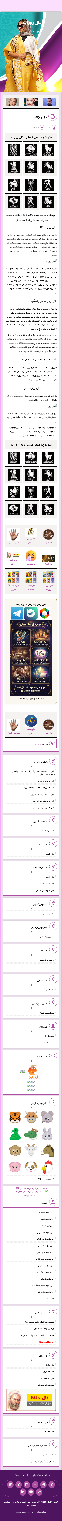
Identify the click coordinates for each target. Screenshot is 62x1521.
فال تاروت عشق (47, 1278)
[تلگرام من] (43, 1484)
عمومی (38, 744)
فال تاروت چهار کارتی (45, 1245)
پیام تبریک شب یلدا (45, 1385)
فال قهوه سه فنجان (46, 883)
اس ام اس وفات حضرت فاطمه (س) (39, 787)
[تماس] (18, 1484)
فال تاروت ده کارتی (45, 1272)
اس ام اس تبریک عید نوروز (42, 794)
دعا (52, 966)
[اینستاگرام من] (27, 1484)
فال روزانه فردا (31, 388)
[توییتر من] (10, 1484)
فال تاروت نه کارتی (46, 1265)
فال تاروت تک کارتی (45, 1232)
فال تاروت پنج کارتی (45, 1252)
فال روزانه (31, 22)
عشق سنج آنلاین (47, 1013)
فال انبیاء (48, 564)
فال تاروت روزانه (48, 587)
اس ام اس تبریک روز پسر (43, 807)
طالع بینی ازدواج (31, 540)
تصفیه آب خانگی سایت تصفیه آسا (39, 1321)
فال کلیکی (49, 989)
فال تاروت (49, 1298)
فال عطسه (49, 1431)
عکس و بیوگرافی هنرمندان (42, 1461)
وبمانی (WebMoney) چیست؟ (41, 1328)
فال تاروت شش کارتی (44, 1258)
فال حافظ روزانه (13, 562)
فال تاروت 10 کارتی (13, 587)
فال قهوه (50, 877)
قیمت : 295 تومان (31, 1192)
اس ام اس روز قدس (45, 781)
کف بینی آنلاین (48, 913)
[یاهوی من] (51, 1484)
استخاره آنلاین (48, 830)
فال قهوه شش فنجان (45, 890)
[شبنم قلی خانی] (12, 102)
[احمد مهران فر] (49, 102)
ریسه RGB (49, 1036)
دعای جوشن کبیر (46, 960)
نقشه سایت (21, 1512)
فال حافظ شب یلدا (46, 1378)
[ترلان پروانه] (31, 102)
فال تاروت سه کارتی (45, 1239)
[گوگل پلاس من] (39, 1492)
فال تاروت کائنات (31, 587)
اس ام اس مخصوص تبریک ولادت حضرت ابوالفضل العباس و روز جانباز (34, 772)
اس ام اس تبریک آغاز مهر (43, 800)
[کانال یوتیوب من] (31, 1492)
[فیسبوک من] (35, 1484)
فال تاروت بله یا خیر (45, 1292)
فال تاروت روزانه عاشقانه (43, 1285)
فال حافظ (50, 1365)
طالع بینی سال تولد (46, 1178)
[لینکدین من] (23, 1492)
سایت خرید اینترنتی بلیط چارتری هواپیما (37, 1335)
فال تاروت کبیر (47, 1219)
